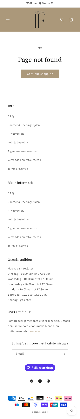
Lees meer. (35, 331)
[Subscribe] (64, 353)
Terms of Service (18, 168)
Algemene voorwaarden (23, 151)
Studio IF (44, 411)
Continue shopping (40, 74)
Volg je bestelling (19, 142)
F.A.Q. (11, 116)
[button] (7, 19)
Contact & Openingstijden (24, 125)
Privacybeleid (16, 133)
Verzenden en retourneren (24, 160)
